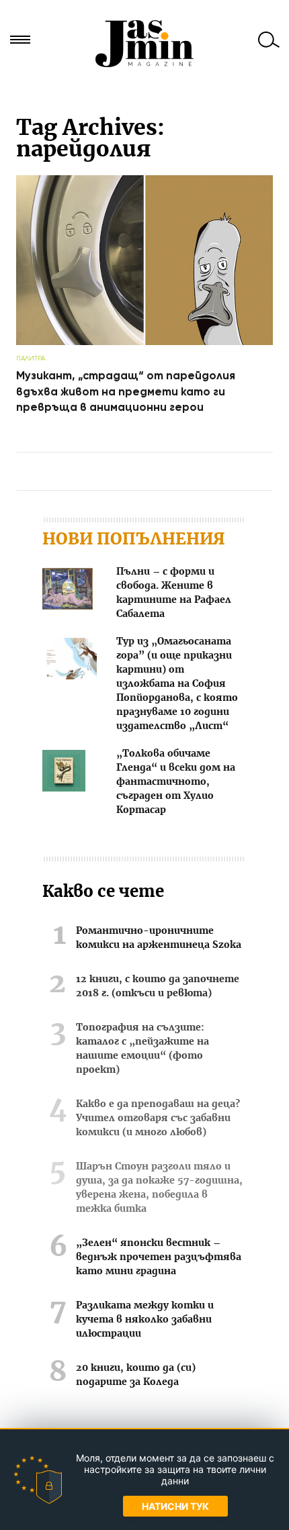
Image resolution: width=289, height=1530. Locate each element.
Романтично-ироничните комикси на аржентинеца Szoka (158, 938)
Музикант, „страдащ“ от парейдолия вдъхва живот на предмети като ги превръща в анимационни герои (125, 391)
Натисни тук (175, 1506)
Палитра (30, 358)
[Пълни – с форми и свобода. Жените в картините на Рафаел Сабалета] (67, 591)
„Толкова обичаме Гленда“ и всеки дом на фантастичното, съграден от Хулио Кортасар (175, 782)
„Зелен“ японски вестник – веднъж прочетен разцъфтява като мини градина (158, 1257)
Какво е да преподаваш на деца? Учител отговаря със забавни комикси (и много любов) (158, 1118)
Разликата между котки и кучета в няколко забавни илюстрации (145, 1320)
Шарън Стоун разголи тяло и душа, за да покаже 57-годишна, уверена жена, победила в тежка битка (159, 1188)
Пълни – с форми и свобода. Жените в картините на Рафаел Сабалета (173, 593)
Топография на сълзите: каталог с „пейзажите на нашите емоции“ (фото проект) (142, 1049)
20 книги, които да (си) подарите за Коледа (136, 1375)
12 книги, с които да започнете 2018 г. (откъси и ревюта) (157, 986)
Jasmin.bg (144, 43)
